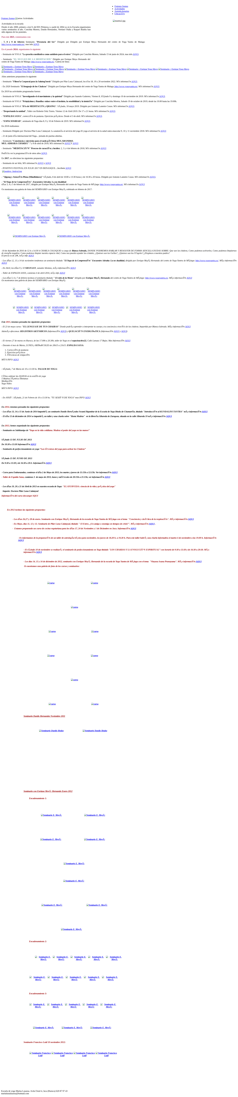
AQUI (36, 44)
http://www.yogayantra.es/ (13, 44)
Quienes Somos (8, 18)
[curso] (51, 583)
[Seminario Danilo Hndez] (51, 730)
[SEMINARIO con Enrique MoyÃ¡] (14, 205)
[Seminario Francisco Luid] (40, 1055)
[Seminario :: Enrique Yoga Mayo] (17, 66)
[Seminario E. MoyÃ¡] (51, 815)
